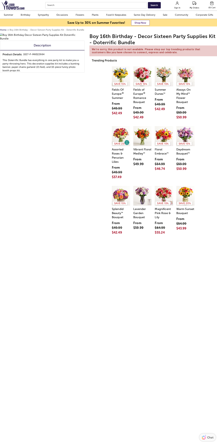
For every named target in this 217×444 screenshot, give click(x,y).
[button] (8, 15)
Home (3, 30)
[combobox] (96, 5)
